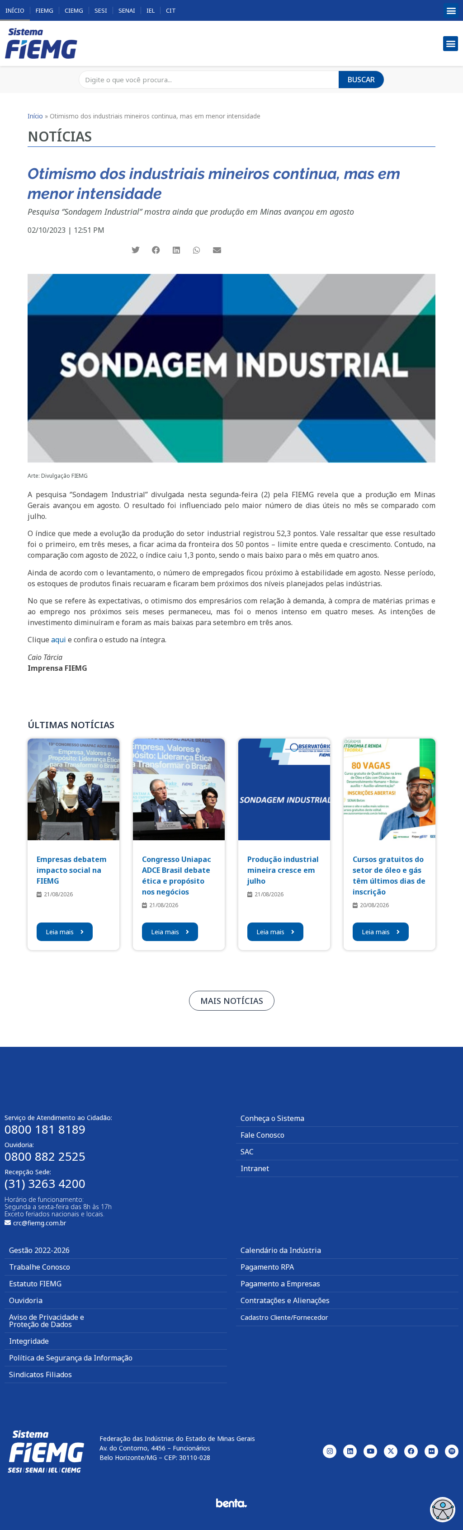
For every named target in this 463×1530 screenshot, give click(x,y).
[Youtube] (370, 1451)
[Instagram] (329, 1451)
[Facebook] (411, 1451)
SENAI (126, 10)
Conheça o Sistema (272, 1118)
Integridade (29, 1341)
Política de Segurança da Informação (70, 1358)
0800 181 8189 (45, 1129)
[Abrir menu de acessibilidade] (442, 1509)
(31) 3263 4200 (45, 1183)
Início (14, 10)
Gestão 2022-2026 (39, 1250)
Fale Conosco (262, 1135)
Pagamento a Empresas (280, 1284)
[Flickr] (431, 1451)
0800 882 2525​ (45, 1156)
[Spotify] (451, 1451)
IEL (150, 10)
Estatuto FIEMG (35, 1284)
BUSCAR (361, 80)
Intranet (255, 1168)
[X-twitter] (390, 1451)
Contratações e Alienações (285, 1300)
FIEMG (44, 10)
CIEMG (74, 10)
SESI (100, 10)
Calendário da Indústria (281, 1250)
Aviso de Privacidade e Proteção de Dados (46, 1320)
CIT (171, 10)
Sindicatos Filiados (40, 1374)
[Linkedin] (350, 1451)
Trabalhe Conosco (39, 1267)
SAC (247, 1152)
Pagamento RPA (267, 1267)
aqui (58, 640)
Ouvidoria (26, 1300)
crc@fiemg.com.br (39, 1223)
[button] (451, 10)
